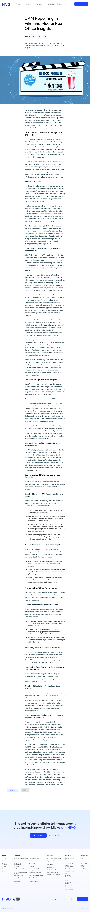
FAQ (82, 871)
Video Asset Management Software (20, 873)
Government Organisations (69, 862)
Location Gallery (33, 881)
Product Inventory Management (18, 864)
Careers (4, 868)
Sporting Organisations (69, 876)
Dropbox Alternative (52, 872)
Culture (4, 860)
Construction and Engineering (69, 859)
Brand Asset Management (36, 875)
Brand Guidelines (33, 860)
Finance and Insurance (68, 886)
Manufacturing (69, 889)
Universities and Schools (69, 879)
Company (4, 858)
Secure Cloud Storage (35, 877)
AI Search (16, 866)
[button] (19, 4)
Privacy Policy (52, 899)
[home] (6, 4)
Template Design (18, 875)
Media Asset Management (54, 858)
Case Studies (50, 4)
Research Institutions (70, 871)
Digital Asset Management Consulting (54, 861)
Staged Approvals (34, 858)
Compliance (32, 863)
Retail (66, 873)
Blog (82, 858)
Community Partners (5, 864)
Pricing (59, 4)
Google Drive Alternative (53, 874)
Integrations (17, 881)
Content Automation (19, 860)
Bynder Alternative (52, 869)
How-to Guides (83, 866)
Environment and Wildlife (69, 883)
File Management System (20, 868)
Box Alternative (51, 867)
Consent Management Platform (19, 878)
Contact (4, 871)
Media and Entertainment (69, 866)
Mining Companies (70, 868)
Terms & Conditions (62, 899)
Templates (83, 868)
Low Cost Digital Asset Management (35, 869)
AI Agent (31, 866)
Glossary (83, 860)
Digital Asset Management (21, 858)
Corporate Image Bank (35, 872)
